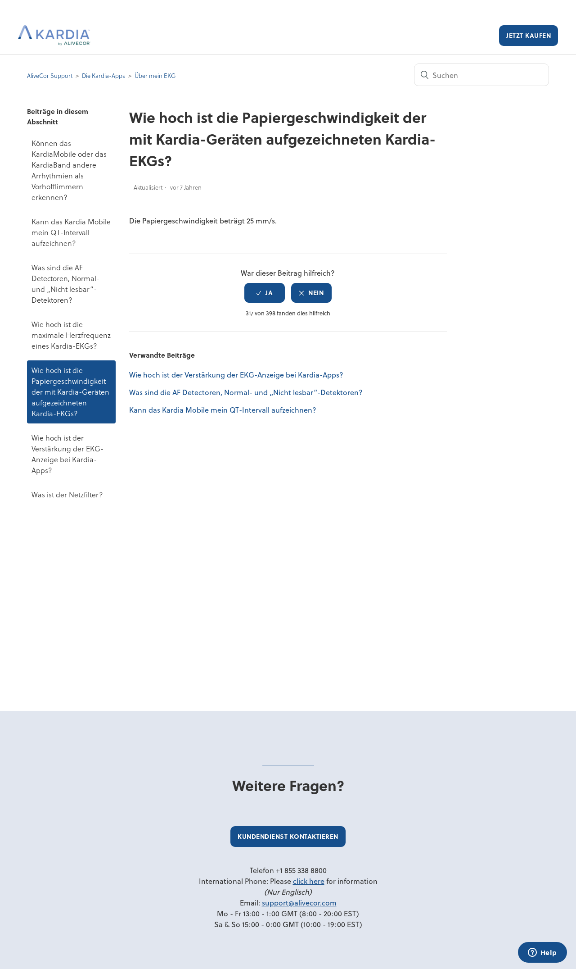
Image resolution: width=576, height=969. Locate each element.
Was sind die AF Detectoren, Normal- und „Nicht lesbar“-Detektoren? (65, 283)
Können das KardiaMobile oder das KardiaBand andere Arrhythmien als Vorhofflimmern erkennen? (69, 170)
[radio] (264, 293)
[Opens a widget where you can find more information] (542, 953)
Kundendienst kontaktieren (288, 836)
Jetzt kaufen (528, 35)
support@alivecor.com (299, 902)
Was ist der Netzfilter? (67, 494)
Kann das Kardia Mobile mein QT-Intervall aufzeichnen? (71, 232)
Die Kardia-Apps (103, 75)
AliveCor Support (49, 75)
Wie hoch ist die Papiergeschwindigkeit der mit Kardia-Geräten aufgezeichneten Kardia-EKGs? (70, 392)
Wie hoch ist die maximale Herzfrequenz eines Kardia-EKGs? (71, 335)
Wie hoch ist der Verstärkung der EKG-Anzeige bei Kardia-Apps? (68, 453)
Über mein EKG (155, 75)
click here (308, 881)
